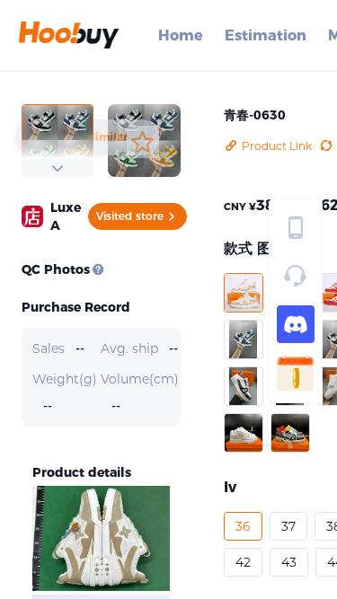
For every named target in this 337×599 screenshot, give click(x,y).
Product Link (277, 146)
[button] (243, 293)
